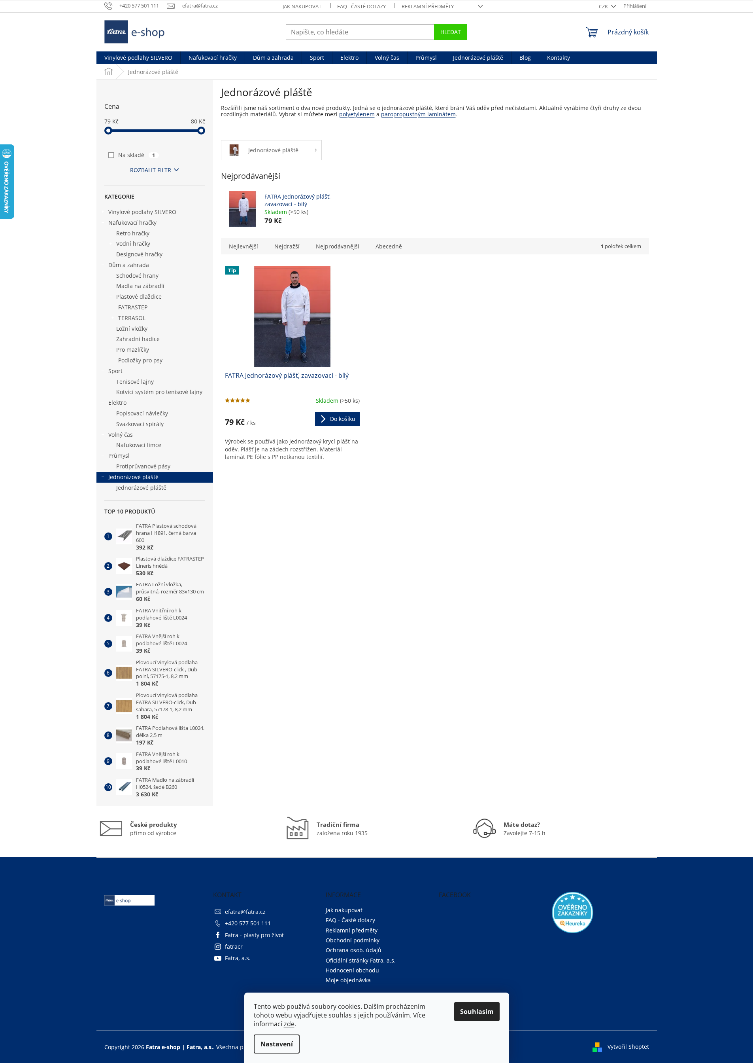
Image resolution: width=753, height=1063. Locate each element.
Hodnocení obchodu (352, 970)
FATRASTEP (132, 307)
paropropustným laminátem (418, 114)
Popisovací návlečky (142, 413)
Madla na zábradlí (140, 286)
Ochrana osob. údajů (353, 950)
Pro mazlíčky (132, 349)
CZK (604, 6)
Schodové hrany (137, 275)
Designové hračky (139, 254)
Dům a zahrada (128, 265)
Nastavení (276, 1044)
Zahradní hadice (138, 339)
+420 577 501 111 (248, 923)
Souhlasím (477, 1011)
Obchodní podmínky (352, 940)
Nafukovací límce (138, 445)
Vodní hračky (133, 243)
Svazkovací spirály (140, 424)
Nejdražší (287, 246)
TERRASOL (131, 318)
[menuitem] (138, 57)
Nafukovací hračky (132, 222)
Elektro (117, 402)
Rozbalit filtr (150, 170)
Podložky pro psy (140, 360)
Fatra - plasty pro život (254, 935)
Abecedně (389, 246)
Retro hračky (132, 233)
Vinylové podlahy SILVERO (142, 212)
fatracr (234, 946)
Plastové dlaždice (139, 296)
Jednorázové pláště (133, 477)
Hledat (450, 32)
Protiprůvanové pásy (143, 466)
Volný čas (120, 434)
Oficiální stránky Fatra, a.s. (361, 960)
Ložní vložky (131, 328)
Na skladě (136, 155)
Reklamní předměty (428, 6)
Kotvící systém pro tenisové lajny (159, 392)
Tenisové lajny (135, 381)
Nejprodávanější (337, 246)
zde (289, 1023)
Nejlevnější (243, 246)
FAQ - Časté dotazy (361, 6)
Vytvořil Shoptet (628, 1046)
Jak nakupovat (302, 6)
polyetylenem (357, 114)
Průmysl (119, 455)
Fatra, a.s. (238, 958)
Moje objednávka (348, 980)
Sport (115, 371)
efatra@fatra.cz (245, 911)
